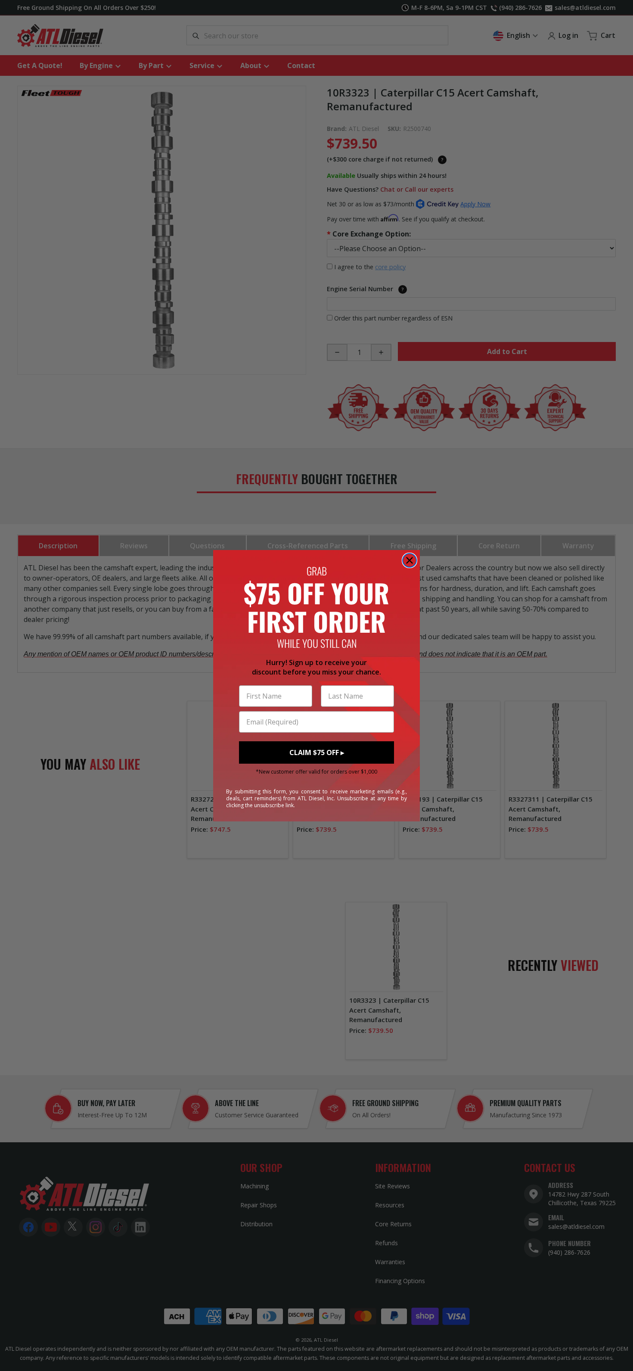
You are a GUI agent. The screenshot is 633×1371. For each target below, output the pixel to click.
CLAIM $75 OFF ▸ (316, 752)
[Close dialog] (409, 560)
